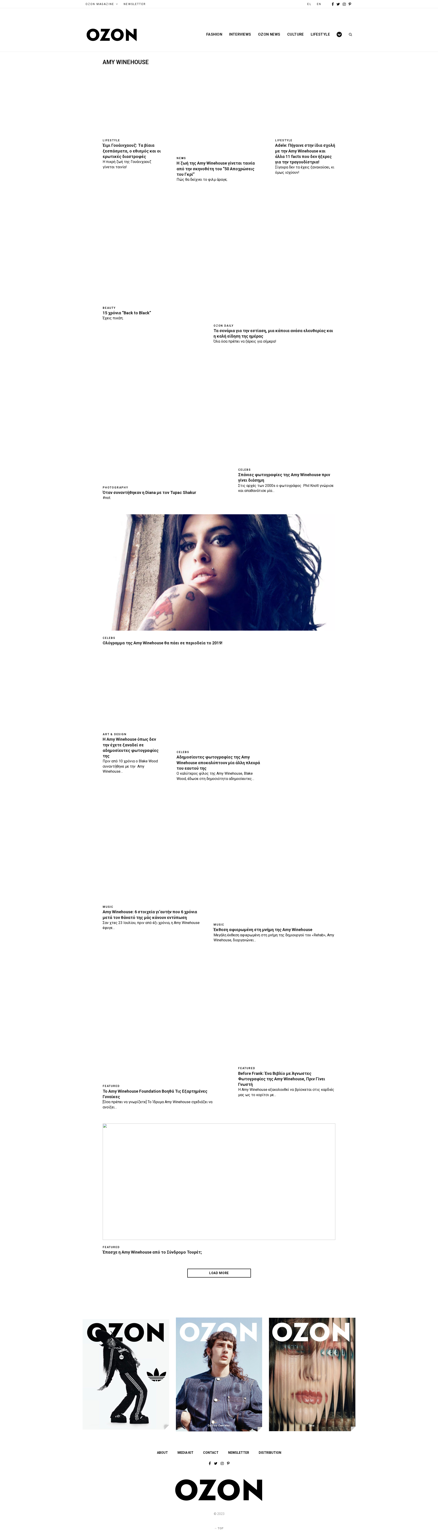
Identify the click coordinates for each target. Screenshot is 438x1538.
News (181, 158)
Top (220, 1528)
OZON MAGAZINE (100, 4)
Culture (295, 34)
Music (108, 906)
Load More (219, 1273)
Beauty (109, 308)
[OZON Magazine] (112, 35)
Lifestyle (320, 34)
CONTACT (211, 1452)
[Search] (348, 34)
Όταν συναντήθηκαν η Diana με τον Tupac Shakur (149, 492)
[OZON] (219, 1499)
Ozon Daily (224, 325)
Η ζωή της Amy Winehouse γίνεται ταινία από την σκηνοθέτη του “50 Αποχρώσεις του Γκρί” (216, 169)
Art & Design (115, 734)
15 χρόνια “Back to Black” (127, 312)
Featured (111, 1086)
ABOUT (162, 1452)
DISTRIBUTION (270, 1452)
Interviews (240, 34)
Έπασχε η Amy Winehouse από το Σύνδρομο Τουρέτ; (152, 1252)
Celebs (244, 469)
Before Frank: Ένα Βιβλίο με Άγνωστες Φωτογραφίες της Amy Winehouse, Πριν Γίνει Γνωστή (281, 1079)
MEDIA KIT (185, 1452)
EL (309, 4)
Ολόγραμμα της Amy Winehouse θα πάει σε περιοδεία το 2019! (162, 642)
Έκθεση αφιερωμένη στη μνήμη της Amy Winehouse (263, 929)
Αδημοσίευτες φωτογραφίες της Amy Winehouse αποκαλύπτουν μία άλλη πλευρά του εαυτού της (218, 763)
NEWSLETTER (135, 4)
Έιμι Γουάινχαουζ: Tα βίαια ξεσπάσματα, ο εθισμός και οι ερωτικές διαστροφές (132, 151)
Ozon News (269, 34)
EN (319, 4)
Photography (115, 487)
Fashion (214, 34)
